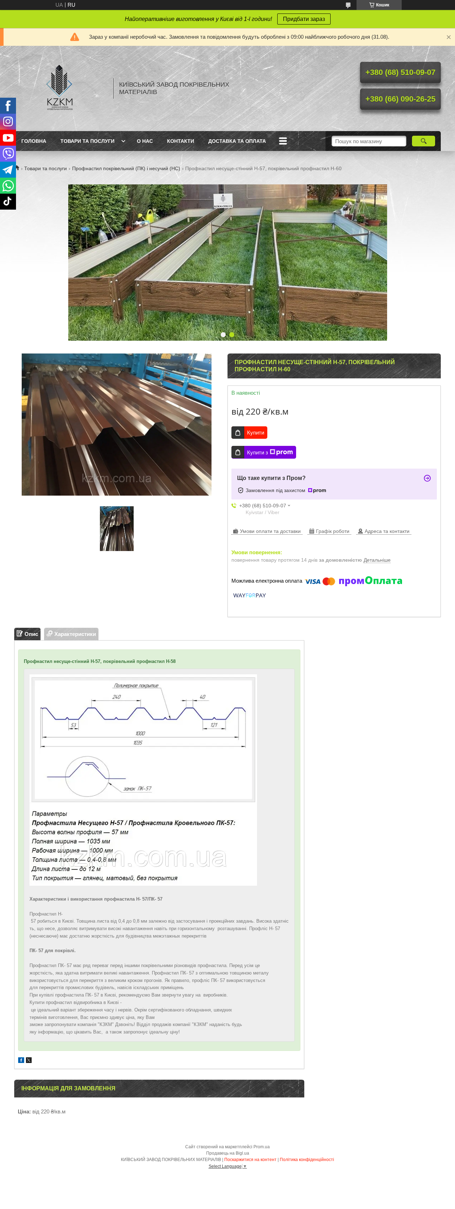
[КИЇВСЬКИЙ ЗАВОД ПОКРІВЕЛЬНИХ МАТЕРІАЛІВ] (60, 88)
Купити (255, 433)
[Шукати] (423, 141)
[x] (29, 1061)
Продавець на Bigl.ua (227, 1153)
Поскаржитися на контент (250, 1159)
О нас (145, 141)
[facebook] (21, 1061)
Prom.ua (261, 1146)
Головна (33, 141)
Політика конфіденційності (307, 1159)
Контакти (180, 141)
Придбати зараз (304, 19)
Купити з (257, 452)
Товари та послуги (87, 141)
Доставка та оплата (237, 141)
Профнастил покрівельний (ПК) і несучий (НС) (126, 168)
